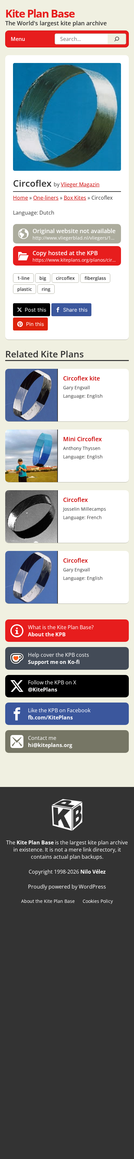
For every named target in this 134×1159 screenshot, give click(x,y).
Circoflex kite (81, 378)
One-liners (46, 197)
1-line (23, 278)
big (42, 278)
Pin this (35, 324)
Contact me (50, 741)
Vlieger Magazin (80, 184)
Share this (75, 309)
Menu (18, 39)
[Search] (117, 39)
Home (20, 197)
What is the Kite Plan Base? (61, 631)
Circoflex (75, 499)
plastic (24, 289)
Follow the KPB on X (52, 686)
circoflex (65, 278)
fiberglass (95, 278)
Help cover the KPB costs (58, 658)
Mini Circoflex (82, 439)
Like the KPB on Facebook (59, 714)
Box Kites (75, 197)
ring (46, 289)
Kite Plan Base (39, 13)
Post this (35, 309)
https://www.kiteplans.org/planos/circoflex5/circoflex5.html (77, 256)
